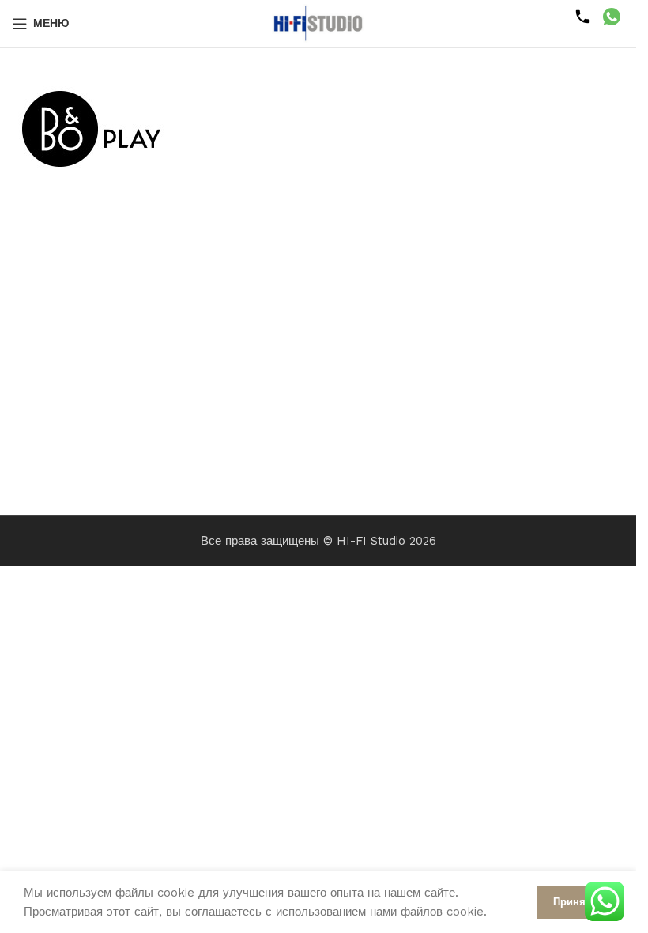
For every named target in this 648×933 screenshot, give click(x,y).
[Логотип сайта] (318, 23)
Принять (575, 902)
